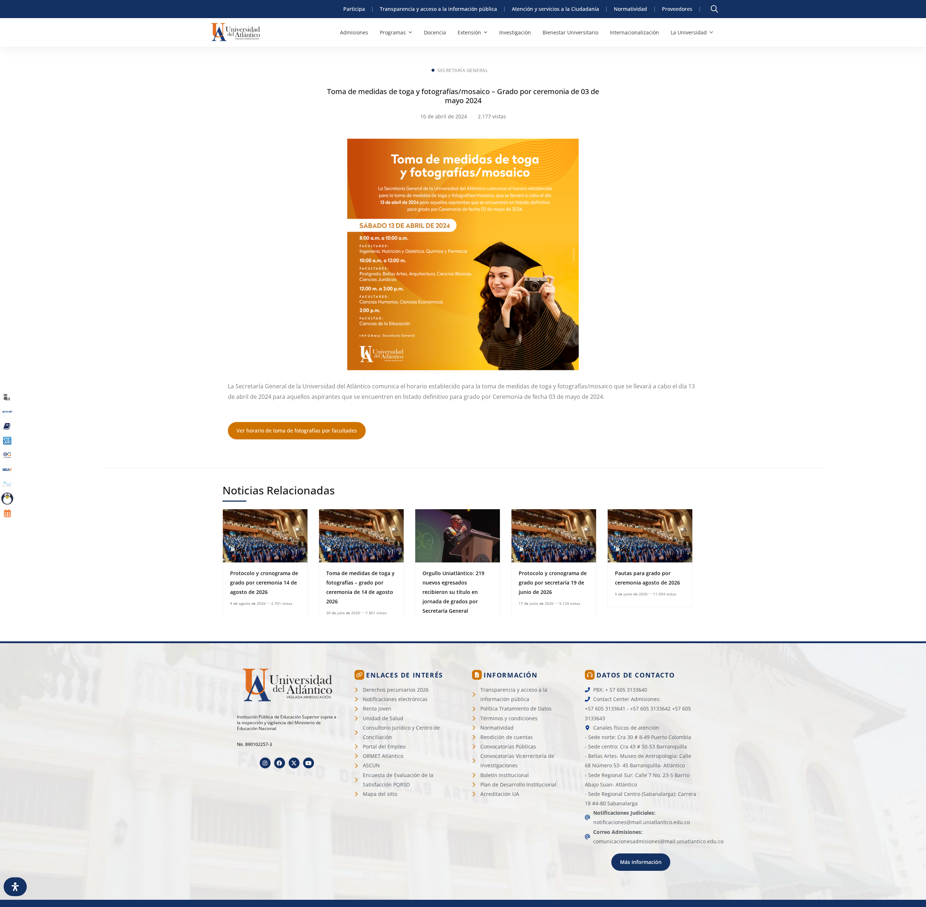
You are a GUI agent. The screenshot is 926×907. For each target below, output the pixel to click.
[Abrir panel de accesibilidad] (15, 886)
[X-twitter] (294, 763)
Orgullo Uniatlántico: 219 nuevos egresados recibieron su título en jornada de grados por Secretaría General (453, 592)
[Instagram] (265, 763)
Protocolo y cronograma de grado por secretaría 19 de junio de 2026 (553, 582)
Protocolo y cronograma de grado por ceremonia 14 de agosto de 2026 (264, 582)
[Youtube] (308, 763)
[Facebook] (279, 763)
